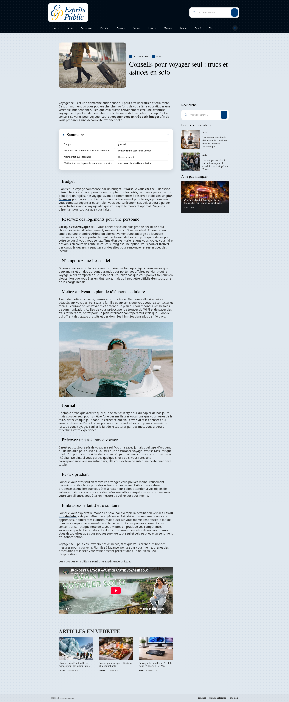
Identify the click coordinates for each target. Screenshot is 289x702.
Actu (158, 56)
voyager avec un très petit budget (135, 117)
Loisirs (62, 670)
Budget (67, 144)
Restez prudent (126, 156)
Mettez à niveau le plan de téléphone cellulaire (88, 163)
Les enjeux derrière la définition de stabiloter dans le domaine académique (214, 141)
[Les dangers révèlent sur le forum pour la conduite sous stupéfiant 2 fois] (190, 162)
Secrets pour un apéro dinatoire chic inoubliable (115, 664)
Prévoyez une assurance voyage (134, 150)
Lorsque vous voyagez (74, 227)
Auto (204, 155)
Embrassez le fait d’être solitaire (134, 163)
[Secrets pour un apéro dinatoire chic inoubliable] (116, 648)
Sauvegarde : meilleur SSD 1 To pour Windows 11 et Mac (155, 664)
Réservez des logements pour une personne (86, 150)
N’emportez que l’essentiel (77, 156)
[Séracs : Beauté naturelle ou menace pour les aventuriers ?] (76, 648)
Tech (141, 670)
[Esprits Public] (68, 12)
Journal (122, 144)
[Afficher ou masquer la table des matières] (126, 134)
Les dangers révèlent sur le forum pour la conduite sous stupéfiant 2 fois (215, 164)
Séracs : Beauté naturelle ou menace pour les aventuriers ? (74, 664)
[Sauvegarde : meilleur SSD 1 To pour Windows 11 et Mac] (156, 648)
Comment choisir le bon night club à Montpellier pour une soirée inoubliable (203, 201)
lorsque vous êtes (138, 189)
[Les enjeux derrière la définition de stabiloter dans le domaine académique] (190, 139)
